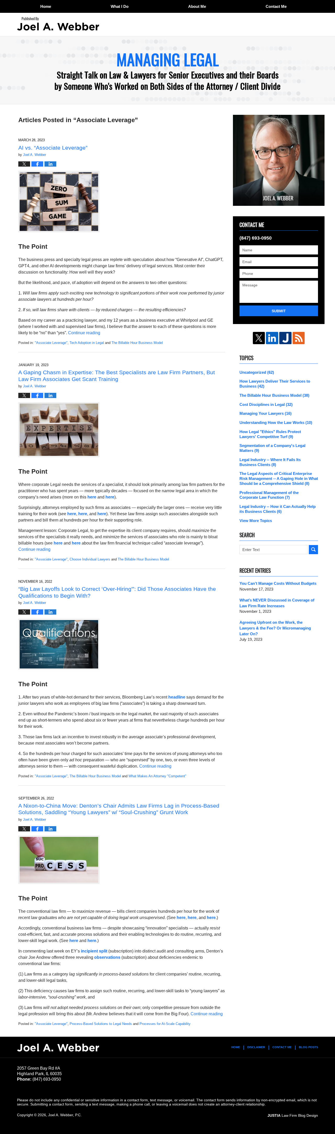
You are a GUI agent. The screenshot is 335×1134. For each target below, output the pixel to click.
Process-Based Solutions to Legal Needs (101, 1024)
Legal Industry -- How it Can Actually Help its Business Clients (277, 509)
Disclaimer (256, 1047)
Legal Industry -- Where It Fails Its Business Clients (270, 462)
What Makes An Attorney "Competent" (157, 776)
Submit (279, 311)
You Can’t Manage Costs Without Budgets (277, 583)
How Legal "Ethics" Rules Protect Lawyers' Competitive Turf (270, 434)
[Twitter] (259, 338)
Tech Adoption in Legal (87, 343)
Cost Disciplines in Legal (266, 404)
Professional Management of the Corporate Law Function (269, 495)
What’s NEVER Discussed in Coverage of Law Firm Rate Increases (276, 603)
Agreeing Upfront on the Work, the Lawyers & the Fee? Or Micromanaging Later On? (275, 628)
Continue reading (84, 333)
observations (107, 957)
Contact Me (276, 6)
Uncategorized (256, 372)
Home (45, 6)
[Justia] (285, 338)
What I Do (120, 6)
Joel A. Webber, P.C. (65, 1115)
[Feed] (299, 338)
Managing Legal (58, 24)
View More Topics (255, 520)
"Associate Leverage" (51, 343)
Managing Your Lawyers (265, 413)
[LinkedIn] (272, 338)
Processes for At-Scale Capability (165, 1024)
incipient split (94, 951)
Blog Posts (308, 1047)
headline (176, 697)
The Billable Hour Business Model (137, 343)
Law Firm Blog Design (292, 1115)
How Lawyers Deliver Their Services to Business (274, 383)
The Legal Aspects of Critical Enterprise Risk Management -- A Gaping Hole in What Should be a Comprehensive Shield (278, 478)
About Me (197, 6)
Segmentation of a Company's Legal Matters (272, 448)
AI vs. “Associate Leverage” (52, 148)
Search (313, 549)
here (91, 497)
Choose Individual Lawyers (90, 559)
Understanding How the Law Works (275, 422)
